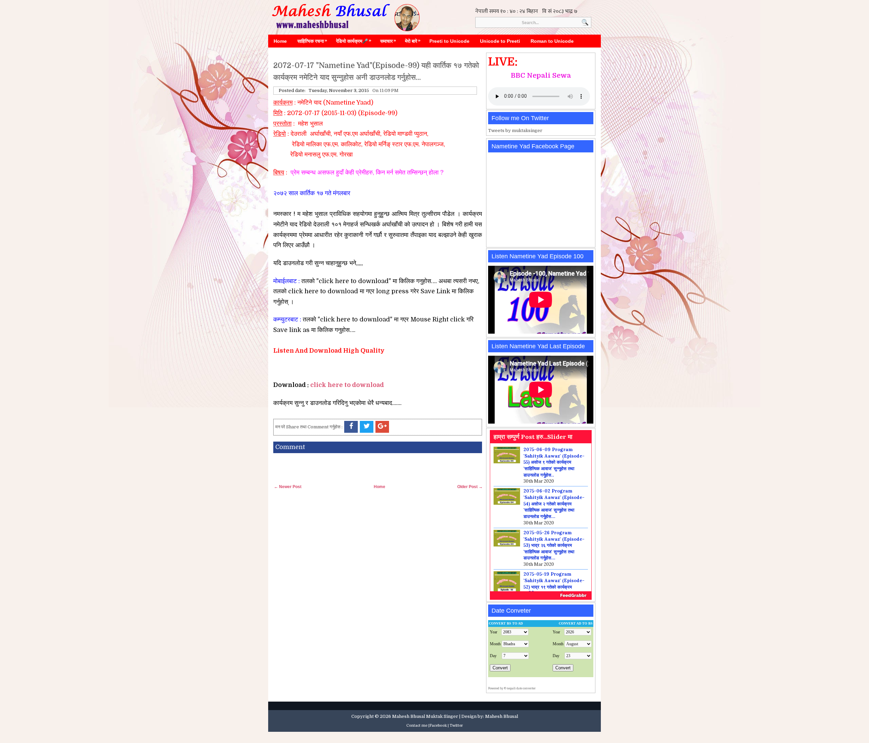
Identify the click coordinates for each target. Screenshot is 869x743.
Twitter (456, 725)
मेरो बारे (413, 41)
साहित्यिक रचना (312, 41)
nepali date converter (521, 688)
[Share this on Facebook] (351, 427)
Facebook (438, 725)
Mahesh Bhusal (501, 716)
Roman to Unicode (552, 41)
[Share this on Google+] (382, 427)
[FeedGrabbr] (540, 595)
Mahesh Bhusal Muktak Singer (425, 716)
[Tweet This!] (366, 427)
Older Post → (470, 486)
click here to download (347, 385)
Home (280, 41)
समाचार (388, 41)
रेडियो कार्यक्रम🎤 (353, 41)
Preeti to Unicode (449, 41)
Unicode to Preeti (500, 41)
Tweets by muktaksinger (515, 130)
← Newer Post (287, 486)
